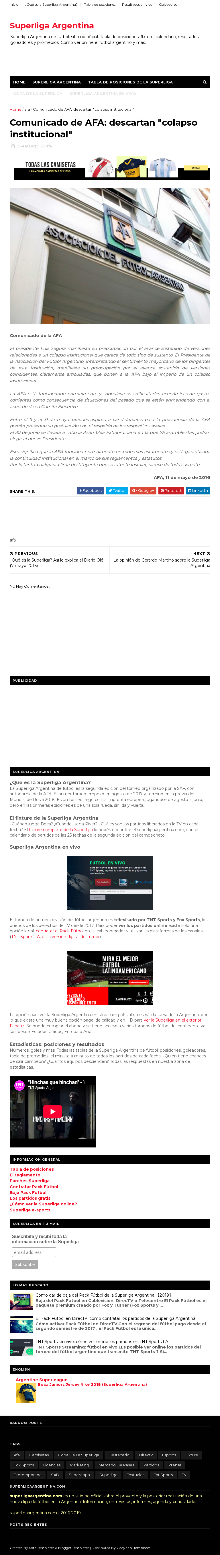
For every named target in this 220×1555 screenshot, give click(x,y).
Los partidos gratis (30, 1198)
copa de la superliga (78, 1455)
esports (169, 1455)
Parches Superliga (30, 1180)
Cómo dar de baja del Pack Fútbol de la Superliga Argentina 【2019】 (104, 1295)
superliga (108, 1474)
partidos (151, 1465)
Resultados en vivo (137, 4)
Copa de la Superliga (37, 93)
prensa (174, 1465)
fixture (191, 1455)
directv (146, 1455)
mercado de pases (116, 1465)
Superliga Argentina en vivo (103, 93)
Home (19, 82)
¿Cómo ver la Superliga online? (43, 1204)
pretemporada (28, 1474)
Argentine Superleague (42, 1379)
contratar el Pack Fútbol (60, 931)
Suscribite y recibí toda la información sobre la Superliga (45, 1239)
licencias (51, 1465)
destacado (119, 1455)
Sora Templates (41, 1548)
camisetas (39, 1455)
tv (184, 1474)
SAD (55, 1474)
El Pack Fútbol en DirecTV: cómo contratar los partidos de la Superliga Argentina (115, 1318)
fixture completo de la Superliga (61, 829)
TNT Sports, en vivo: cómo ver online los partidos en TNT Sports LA (102, 1341)
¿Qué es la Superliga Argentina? (51, 4)
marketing (79, 1465)
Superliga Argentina (52, 25)
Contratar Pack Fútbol (34, 1186)
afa (27, 109)
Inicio (14, 4)
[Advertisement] (114, 58)
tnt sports (163, 1474)
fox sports (24, 1465)
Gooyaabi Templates (133, 1548)
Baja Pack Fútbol (28, 1192)
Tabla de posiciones (99, 4)
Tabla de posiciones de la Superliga (130, 82)
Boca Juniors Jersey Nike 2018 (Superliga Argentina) (92, 1384)
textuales (135, 1474)
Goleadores (168, 4)
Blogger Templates (74, 1548)
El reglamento (25, 1175)
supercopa (79, 1474)
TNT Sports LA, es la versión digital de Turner (55, 936)
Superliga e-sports (30, 1210)
